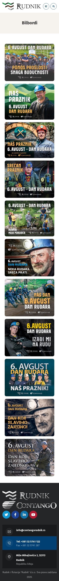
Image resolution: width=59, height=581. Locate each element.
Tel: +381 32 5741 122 (28, 541)
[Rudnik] (21, 6)
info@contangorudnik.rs (30, 530)
